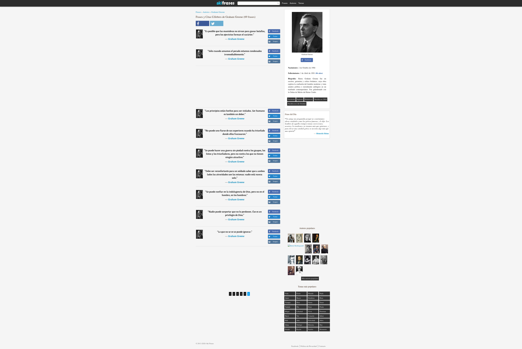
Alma (287, 325)
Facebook (295, 346)
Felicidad (311, 320)
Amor (287, 298)
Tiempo (288, 302)
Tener (322, 302)
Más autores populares (310, 278)
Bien (321, 298)
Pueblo (310, 329)
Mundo (310, 293)
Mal (286, 320)
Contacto (322, 346)
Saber (322, 316)
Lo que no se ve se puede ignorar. (234, 231)
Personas (323, 311)
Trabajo (299, 325)
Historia (311, 325)
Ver (297, 316)
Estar (310, 307)
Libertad (299, 311)
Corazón (311, 316)
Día (297, 307)
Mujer (287, 311)
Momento (323, 329)
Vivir (310, 311)
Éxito (298, 293)
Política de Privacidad (309, 346)
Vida (286, 293)
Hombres (311, 298)
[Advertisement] (238, 86)
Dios (298, 302)
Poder (322, 307)
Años (321, 320)
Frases (285, 3)
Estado (287, 329)
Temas (301, 3)
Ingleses (300, 99)
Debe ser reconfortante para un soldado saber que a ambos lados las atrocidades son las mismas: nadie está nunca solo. (235, 174)
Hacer (298, 298)
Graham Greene (218, 12)
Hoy (321, 325)
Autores (293, 3)
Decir (287, 316)
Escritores (291, 99)
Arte (298, 320)
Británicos (308, 99)
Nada (321, 293)
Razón (298, 329)
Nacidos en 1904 (320, 99)
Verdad (287, 307)
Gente (310, 302)
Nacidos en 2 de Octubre (297, 104)
